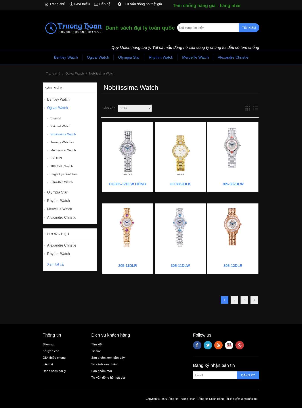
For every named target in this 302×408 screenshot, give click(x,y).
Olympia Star (129, 57)
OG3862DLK (180, 184)
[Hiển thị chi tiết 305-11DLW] (180, 233)
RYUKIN (56, 158)
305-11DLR (127, 266)
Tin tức (96, 351)
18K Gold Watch (61, 166)
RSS (218, 345)
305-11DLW (180, 266)
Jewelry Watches (62, 142)
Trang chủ (57, 4)
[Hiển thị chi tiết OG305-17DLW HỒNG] (127, 152)
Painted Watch (60, 126)
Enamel (55, 118)
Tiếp (254, 300)
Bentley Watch (66, 57)
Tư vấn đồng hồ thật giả (108, 377)
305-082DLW (233, 184)
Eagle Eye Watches (63, 174)
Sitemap (48, 344)
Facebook (197, 345)
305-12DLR (233, 266)
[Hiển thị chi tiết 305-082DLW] (232, 152)
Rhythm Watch (161, 57)
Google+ (239, 345)
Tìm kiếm (97, 344)
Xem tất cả (55, 264)
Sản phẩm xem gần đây (108, 357)
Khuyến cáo (51, 351)
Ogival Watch (98, 57)
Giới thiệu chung (54, 357)
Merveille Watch (195, 57)
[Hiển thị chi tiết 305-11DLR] (127, 233)
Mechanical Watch (63, 150)
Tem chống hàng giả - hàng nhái (207, 5)
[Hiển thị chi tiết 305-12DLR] (232, 233)
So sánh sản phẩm (104, 364)
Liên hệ (105, 4)
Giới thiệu (82, 4)
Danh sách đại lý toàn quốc (140, 28)
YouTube (229, 345)
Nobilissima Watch (63, 134)
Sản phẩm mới (101, 371)
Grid (247, 108)
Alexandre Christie (233, 57)
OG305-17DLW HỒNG (127, 184)
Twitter (208, 345)
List (255, 108)
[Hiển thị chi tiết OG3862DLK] (180, 152)
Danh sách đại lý (54, 371)
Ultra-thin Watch (61, 182)
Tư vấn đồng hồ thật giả (143, 4)
